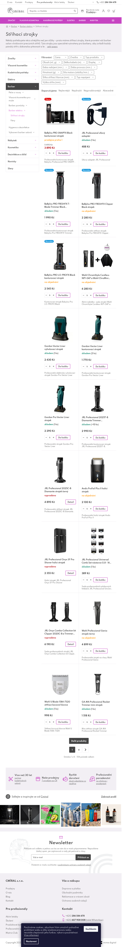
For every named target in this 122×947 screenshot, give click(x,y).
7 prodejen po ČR (49, 780)
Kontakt (18, 2)
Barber (11, 86)
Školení (71, 2)
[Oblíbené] (108, 11)
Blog (8, 896)
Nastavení (31, 941)
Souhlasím (91, 928)
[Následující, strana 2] (86, 750)
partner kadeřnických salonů (20, 780)
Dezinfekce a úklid (17, 154)
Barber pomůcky (16, 105)
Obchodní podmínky (72, 892)
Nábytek (12, 140)
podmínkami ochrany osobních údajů (74, 865)
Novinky (12, 161)
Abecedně (108, 90)
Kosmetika (13, 147)
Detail (71, 501)
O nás (9, 2)
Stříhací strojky (18, 115)
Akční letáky (59, 2)
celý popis (52, 46)
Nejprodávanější (92, 90)
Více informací (31, 935)
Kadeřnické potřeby (18, 72)
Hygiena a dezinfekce (19, 127)
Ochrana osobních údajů (74, 900)
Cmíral (44, 796)
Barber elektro (16, 110)
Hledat (75, 11)
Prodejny (29, 2)
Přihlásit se (83, 857)
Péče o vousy (15, 92)
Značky (11, 58)
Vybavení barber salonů (20, 132)
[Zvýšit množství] (53, 153)
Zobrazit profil (108, 796)
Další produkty (78, 740)
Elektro (11, 79)
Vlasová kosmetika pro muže (19, 99)
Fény (13, 120)
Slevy (10, 168)
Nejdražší (77, 90)
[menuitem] (11, 20)
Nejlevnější (64, 90)
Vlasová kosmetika (17, 65)
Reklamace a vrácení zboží (76, 896)
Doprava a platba (71, 888)
